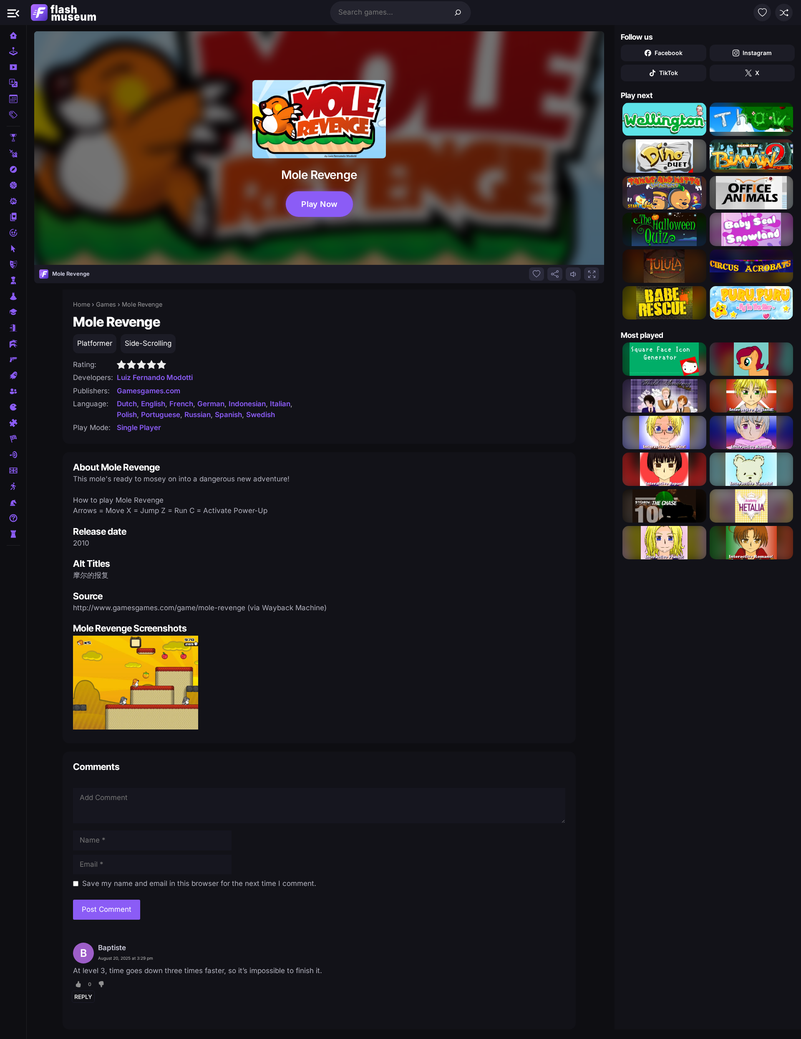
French (181, 404)
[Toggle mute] (573, 274)
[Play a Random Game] (784, 12)
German (210, 404)
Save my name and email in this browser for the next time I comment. (199, 883)
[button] (13, 12)
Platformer (94, 343)
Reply (83, 996)
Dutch (127, 404)
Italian (280, 404)
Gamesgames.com (148, 391)
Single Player (139, 427)
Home (81, 304)
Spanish (228, 414)
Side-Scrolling (148, 343)
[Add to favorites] (536, 274)
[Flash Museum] (63, 12)
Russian (197, 414)
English (153, 404)
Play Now (319, 204)
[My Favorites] (762, 12)
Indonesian (247, 404)
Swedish (260, 414)
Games (106, 304)
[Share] (554, 274)
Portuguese (160, 414)
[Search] (458, 12)
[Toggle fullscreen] (591, 274)
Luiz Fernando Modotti (155, 377)
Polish (127, 414)
